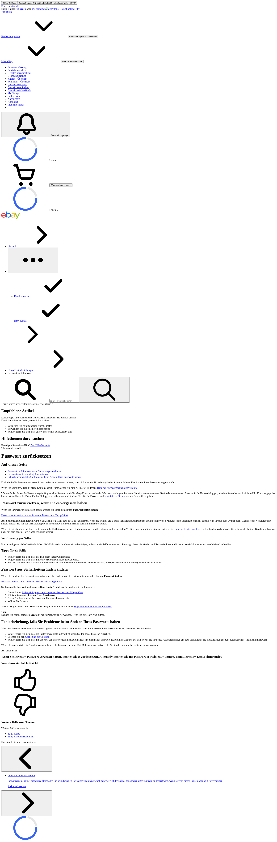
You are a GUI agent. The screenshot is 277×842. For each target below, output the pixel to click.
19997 (73, 3)
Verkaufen (6, 11)
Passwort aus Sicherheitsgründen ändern (28, 474)
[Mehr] (33, 260)
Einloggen (20, 9)
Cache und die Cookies (37, 636)
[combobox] (64, 401)
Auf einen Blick (9, 650)
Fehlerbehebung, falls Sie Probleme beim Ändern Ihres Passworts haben (44, 477)
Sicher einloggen (52, 592)
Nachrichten (14, 99)
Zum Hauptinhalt (10, 6)
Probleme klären (16, 104)
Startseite (12, 246)
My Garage (13, 93)
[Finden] (104, 390)
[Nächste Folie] (26, 803)
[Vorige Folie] (26, 759)
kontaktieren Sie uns (115, 496)
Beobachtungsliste (17, 75)
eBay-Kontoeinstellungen (21, 370)
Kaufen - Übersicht (17, 78)
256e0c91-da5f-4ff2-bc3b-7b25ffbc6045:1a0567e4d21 (43, 3)
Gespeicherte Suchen (18, 87)
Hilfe (77, 9)
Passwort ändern (31, 581)
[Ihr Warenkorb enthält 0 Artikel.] (25, 185)
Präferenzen (14, 96)
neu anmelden (39, 9)
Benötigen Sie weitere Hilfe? (15, 445)
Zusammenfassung (17, 67)
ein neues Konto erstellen (186, 529)
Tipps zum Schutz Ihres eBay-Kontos (93, 606)
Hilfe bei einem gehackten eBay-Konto (117, 487)
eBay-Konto (14, 733)
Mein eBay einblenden (72, 61)
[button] (138, 680)
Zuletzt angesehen (17, 70)
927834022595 (9, 3)
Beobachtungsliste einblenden (83, 36)
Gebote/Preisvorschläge (20, 73)
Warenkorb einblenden (61, 185)
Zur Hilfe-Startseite (40, 445)
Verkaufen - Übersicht (19, 81)
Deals (61, 9)
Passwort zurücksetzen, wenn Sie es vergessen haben (34, 471)
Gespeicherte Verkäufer (19, 90)
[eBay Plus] (52, 9)
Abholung (69, 9)
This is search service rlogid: (15, 404)
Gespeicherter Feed (17, 84)
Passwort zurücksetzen (34, 515)
